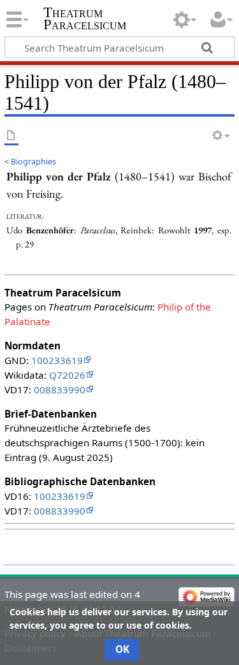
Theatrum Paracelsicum (84, 18)
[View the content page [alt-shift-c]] (11, 136)
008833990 (59, 389)
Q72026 (67, 375)
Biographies (33, 161)
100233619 (57, 360)
